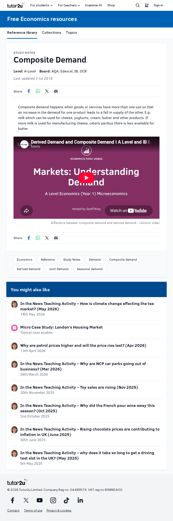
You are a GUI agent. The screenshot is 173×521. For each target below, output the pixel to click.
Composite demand (123, 259)
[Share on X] (46, 91)
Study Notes (71, 259)
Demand (95, 259)
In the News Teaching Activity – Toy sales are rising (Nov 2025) (79, 387)
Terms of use (33, 510)
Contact (13, 510)
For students (39, 5)
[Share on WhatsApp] (37, 91)
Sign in (158, 5)
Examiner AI (93, 5)
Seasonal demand (89, 269)
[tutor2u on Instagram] (53, 500)
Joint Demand (58, 269)
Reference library (22, 32)
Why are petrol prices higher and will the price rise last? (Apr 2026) (83, 345)
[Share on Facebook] (28, 91)
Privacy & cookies (59, 510)
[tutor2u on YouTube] (39, 500)
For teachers (67, 5)
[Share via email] (55, 91)
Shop (111, 5)
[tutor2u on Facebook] (12, 500)
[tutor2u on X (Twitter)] (26, 500)
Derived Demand (28, 269)
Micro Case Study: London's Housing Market (61, 327)
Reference (48, 259)
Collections (51, 32)
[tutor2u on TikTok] (66, 500)
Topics (71, 32)
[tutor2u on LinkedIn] (80, 500)
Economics (24, 259)
